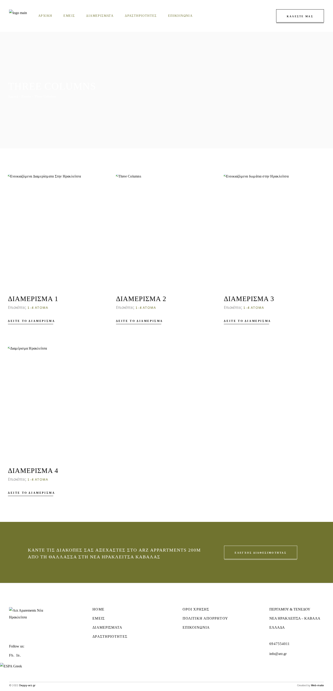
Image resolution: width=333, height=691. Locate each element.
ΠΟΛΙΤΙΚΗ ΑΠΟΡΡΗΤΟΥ (205, 618)
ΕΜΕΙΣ (98, 618)
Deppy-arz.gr (27, 685)
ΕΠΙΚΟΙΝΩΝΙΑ (196, 627)
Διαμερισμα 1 (33, 298)
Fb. (11, 655)
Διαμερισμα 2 (141, 298)
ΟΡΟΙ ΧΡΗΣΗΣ (196, 609)
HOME (98, 609)
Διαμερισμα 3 (249, 298)
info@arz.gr (278, 654)
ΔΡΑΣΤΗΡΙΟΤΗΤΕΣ (109, 636)
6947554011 (279, 644)
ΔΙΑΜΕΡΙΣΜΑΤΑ (107, 627)
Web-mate (317, 685)
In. (18, 655)
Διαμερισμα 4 (33, 470)
